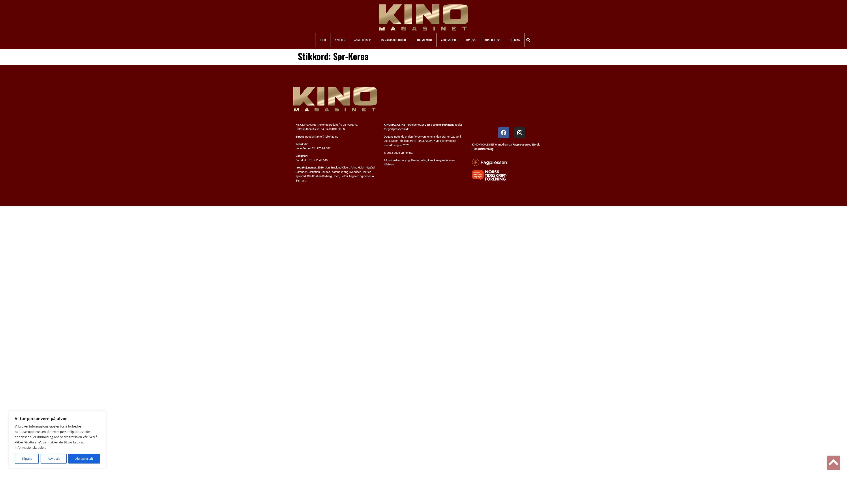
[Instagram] (519, 132)
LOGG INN (515, 40)
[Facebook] (503, 132)
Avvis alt (54, 458)
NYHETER (340, 40)
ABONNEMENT (424, 40)
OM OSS (471, 40)
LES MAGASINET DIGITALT (394, 40)
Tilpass (27, 458)
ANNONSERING (449, 40)
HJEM (323, 40)
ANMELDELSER (362, 40)
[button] (528, 40)
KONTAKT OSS (492, 40)
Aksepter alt (84, 458)
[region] (57, 439)
